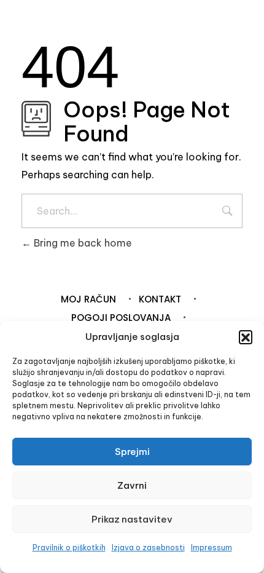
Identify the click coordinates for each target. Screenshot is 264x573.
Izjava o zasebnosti (148, 547)
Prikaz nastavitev (132, 519)
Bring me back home (81, 243)
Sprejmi (132, 451)
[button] (245, 337)
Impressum (211, 547)
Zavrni (132, 485)
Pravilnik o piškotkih (69, 547)
